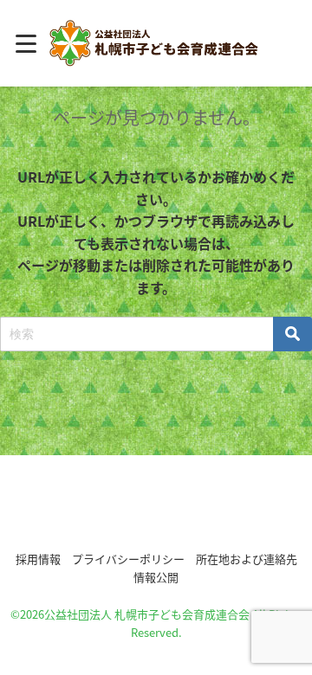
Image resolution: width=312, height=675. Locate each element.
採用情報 (38, 558)
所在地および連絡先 (246, 558)
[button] (156, 508)
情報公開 (156, 577)
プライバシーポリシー (128, 558)
